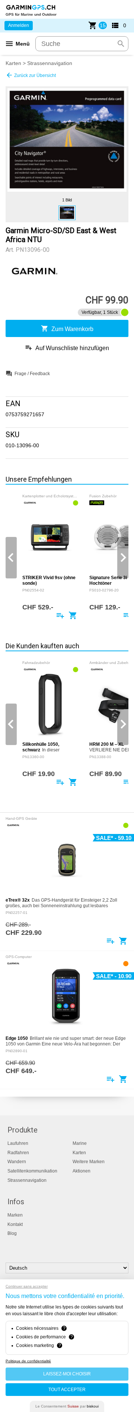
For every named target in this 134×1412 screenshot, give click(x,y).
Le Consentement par (67, 1406)
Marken (15, 1215)
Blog (12, 1233)
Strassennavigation (49, 63)
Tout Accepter (67, 1389)
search (121, 43)
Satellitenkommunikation (32, 1171)
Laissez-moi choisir (67, 1374)
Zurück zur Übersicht (31, 75)
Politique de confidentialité (28, 1361)
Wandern (16, 1161)
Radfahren (18, 1152)
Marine (80, 1143)
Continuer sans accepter (27, 1286)
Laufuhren (17, 1143)
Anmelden (18, 25)
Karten (13, 63)
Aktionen (81, 1171)
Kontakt (15, 1224)
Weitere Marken (89, 1161)
